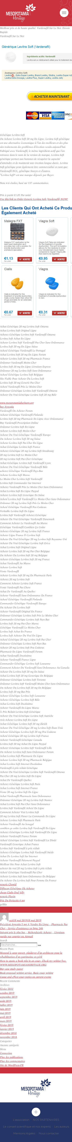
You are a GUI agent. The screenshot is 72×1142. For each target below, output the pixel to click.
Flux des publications (11, 1057)
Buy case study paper (11, 969)
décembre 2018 (8, 1033)
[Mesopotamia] (21, 12)
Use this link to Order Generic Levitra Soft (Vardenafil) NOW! (34, 199)
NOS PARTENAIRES (46, 1119)
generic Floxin (7, 897)
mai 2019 (5, 1013)
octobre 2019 (7, 993)
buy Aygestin (7, 407)
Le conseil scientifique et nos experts (27, 1126)
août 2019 (5, 1001)
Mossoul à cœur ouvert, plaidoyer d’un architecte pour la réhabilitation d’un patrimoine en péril (31, 955)
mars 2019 (6, 1021)
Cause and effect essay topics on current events (25, 977)
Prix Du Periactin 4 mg (12, 901)
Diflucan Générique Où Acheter (17, 889)
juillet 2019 (6, 1005)
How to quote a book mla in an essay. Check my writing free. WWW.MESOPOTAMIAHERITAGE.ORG (33, 963)
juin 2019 (5, 1009)
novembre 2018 (8, 1037)
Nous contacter (49, 1133)
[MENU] (64, 12)
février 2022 (6, 989)
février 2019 (6, 1025)
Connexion (6, 1053)
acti (11, 920)
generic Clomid (8, 885)
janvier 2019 (7, 1029)
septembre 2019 (8, 997)
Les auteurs (61, 1126)
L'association (21, 1119)
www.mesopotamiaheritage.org (17, 403)
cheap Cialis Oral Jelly (12, 893)
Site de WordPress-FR (11, 1065)
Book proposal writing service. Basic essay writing (26, 973)
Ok (36, 1112)
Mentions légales (24, 1133)
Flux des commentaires (12, 1061)
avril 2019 (5, 1017)
